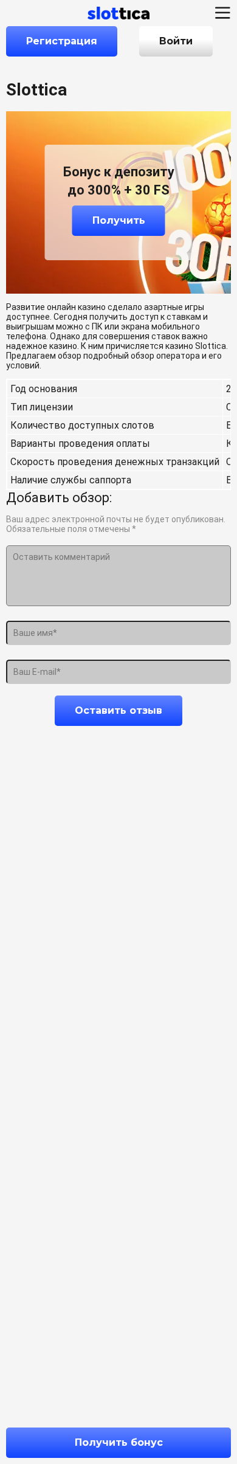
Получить (118, 220)
